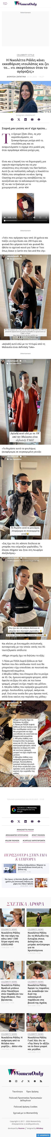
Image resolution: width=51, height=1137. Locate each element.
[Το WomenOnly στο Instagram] (16, 1081)
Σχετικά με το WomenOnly (25, 1113)
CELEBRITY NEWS (9, 929)
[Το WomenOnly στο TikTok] (22, 1081)
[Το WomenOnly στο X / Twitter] (28, 1081)
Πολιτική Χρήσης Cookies (25, 1106)
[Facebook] (12, 120)
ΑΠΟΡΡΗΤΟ (44, 1135)
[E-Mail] (32, 120)
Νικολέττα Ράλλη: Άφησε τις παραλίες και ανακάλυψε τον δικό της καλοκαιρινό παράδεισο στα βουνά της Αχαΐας (38, 994)
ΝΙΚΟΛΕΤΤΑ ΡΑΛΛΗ (26, 829)
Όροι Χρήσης (32, 1091)
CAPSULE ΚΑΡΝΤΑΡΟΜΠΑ (34, 840)
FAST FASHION (39, 835)
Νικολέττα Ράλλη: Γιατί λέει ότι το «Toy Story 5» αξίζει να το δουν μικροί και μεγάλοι (38, 1043)
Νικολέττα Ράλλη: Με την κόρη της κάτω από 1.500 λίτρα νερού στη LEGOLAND (10, 938)
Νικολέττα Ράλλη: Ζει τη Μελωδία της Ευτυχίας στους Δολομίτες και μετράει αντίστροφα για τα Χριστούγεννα (39, 941)
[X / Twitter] (19, 120)
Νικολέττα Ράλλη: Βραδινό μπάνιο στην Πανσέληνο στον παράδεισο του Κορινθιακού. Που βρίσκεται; (12, 992)
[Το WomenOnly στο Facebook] (10, 1081)
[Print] (39, 120)
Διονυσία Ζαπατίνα (16, 76)
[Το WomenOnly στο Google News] (35, 1081)
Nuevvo (21, 1128)
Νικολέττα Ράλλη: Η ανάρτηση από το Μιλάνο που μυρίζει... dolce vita (12, 1042)
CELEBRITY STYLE (25, 55)
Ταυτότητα (17, 1091)
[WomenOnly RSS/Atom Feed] (41, 1081)
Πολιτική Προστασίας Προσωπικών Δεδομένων (25, 1099)
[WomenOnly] (25, 3)
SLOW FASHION (12, 840)
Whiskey (39, 1128)
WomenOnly (25, 1073)
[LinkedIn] (25, 120)
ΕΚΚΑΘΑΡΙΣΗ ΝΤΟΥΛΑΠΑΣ (17, 835)
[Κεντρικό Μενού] (5, 3)
